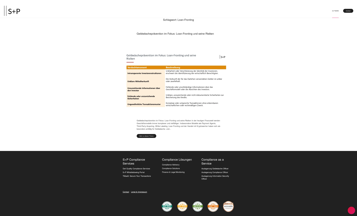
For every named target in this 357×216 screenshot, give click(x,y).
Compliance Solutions (171, 168)
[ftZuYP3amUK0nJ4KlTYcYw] (228, 206)
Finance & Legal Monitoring (173, 172)
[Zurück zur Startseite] (12, 11)
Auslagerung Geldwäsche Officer (215, 168)
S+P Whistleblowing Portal (133, 172)
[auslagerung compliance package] (182, 206)
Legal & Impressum (139, 191)
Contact (348, 11)
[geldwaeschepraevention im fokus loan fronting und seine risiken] (178, 81)
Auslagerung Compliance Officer (214, 172)
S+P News (335, 11)
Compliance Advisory (170, 164)
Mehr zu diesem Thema (146, 136)
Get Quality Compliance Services (136, 168)
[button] (351, 210)
